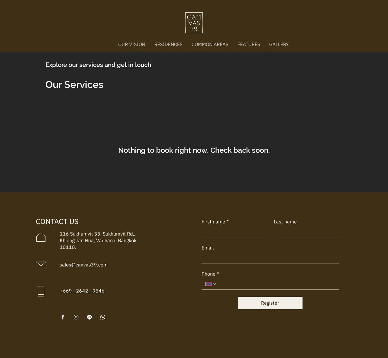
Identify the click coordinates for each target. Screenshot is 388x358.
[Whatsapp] (103, 317)
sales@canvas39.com (84, 265)
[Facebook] (63, 317)
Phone (210, 274)
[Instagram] (76, 317)
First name (215, 222)
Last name (285, 222)
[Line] (89, 317)
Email (208, 248)
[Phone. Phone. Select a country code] (211, 284)
